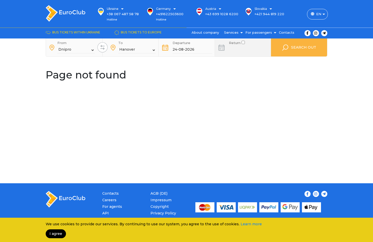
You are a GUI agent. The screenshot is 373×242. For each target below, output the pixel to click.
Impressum (161, 200)
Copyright (159, 206)
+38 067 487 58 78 (123, 14)
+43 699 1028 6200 (221, 14)
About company (205, 32)
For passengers (258, 32)
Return (235, 42)
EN (318, 14)
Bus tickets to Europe (141, 32)
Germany (163, 9)
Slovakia (261, 9)
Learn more (251, 224)
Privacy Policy (163, 213)
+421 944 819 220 (269, 14)
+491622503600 (169, 14)
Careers (109, 200)
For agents (112, 206)
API (105, 213)
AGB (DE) (158, 193)
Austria (210, 9)
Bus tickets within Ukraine (76, 32)
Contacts (286, 32)
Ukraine (112, 9)
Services (231, 32)
